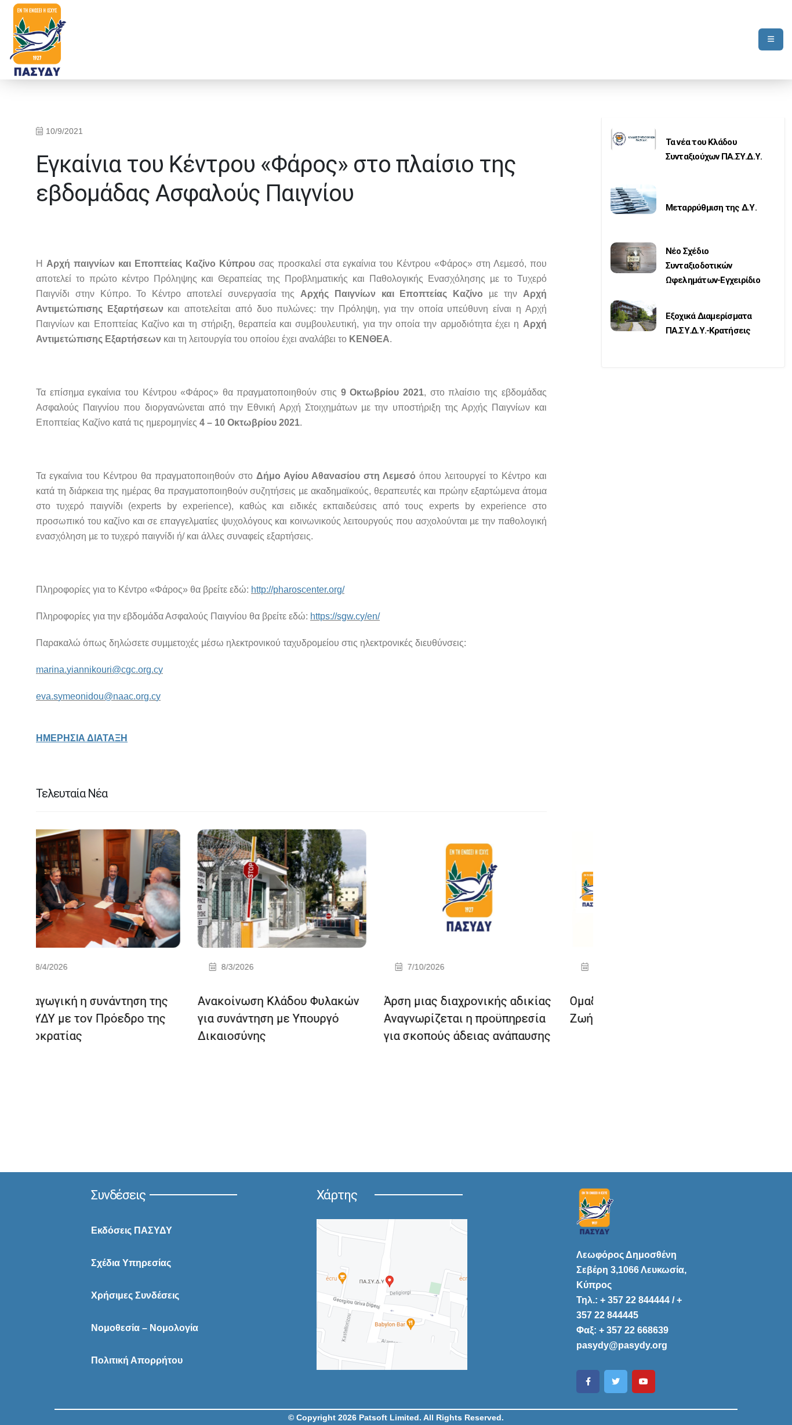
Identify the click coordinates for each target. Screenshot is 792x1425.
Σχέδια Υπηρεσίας (131, 1263)
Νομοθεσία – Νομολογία (144, 1328)
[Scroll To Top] (771, 1412)
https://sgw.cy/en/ (345, 616)
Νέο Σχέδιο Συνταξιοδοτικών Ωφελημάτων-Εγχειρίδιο (713, 265)
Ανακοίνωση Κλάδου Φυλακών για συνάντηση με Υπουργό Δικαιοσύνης (135, 1018)
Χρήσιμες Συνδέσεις (135, 1295)
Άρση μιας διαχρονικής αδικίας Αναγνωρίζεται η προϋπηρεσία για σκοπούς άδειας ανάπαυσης (324, 1018)
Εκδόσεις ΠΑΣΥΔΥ (131, 1230)
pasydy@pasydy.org (621, 1345)
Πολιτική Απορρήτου (137, 1360)
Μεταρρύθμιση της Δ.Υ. (711, 207)
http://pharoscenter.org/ (297, 589)
